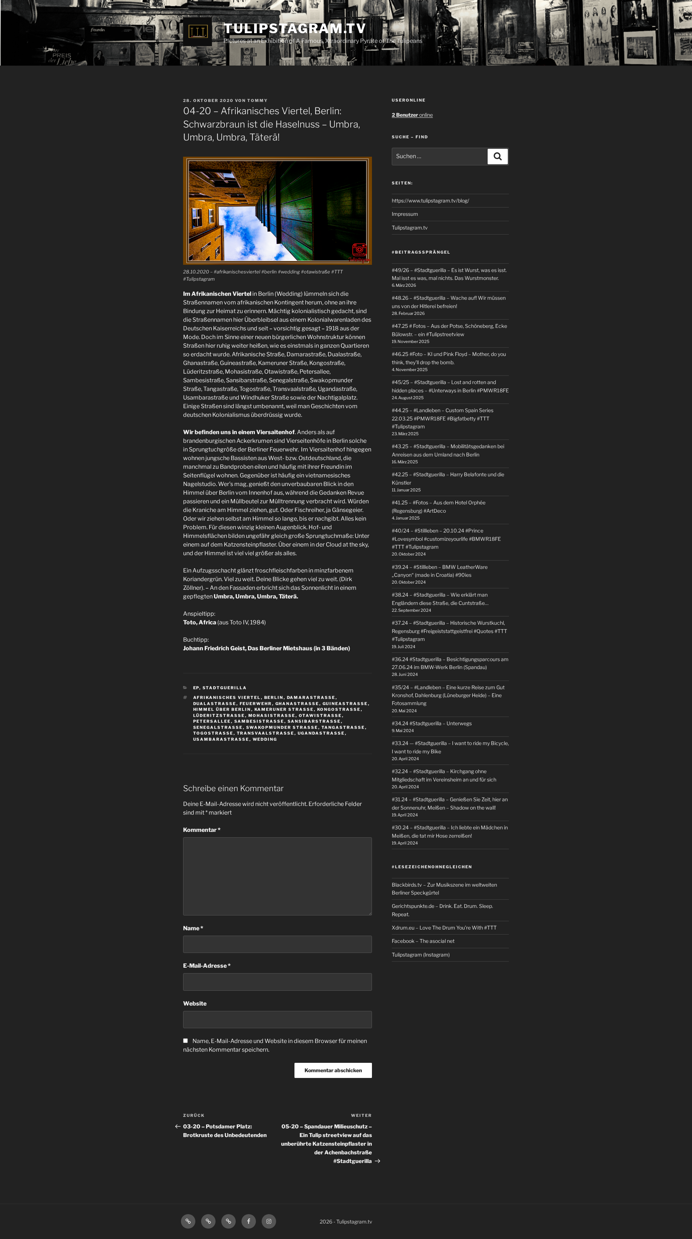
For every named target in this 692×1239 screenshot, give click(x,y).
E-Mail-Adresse (207, 965)
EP (196, 687)
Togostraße (213, 733)
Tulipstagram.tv (295, 28)
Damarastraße (311, 697)
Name (193, 928)
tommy (257, 100)
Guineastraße (345, 703)
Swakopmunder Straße (282, 727)
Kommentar (202, 829)
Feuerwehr (256, 703)
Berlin (274, 697)
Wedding (265, 739)
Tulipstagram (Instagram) (421, 954)
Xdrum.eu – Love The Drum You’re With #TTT (444, 927)
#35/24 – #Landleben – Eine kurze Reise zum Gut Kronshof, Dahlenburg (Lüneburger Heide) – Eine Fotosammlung (448, 695)
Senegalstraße (218, 727)
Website (195, 1003)
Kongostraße (339, 709)
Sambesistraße (259, 721)
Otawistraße (320, 715)
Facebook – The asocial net (423, 941)
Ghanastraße (297, 703)
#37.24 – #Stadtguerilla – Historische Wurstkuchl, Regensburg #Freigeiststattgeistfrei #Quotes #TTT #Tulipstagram (449, 631)
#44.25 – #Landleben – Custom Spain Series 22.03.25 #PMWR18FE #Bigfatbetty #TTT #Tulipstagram (442, 418)
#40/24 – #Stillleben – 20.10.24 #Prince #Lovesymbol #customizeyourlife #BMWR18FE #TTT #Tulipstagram (446, 538)
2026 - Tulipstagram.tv (346, 1221)
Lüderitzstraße (219, 715)
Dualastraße (214, 703)
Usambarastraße (221, 739)
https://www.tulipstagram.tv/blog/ (430, 200)
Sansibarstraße (314, 721)
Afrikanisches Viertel (227, 697)
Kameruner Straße (284, 709)
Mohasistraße (272, 715)
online (412, 115)
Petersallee (212, 721)
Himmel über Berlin (222, 709)
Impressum (405, 214)
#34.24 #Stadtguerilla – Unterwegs (432, 723)
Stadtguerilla (225, 687)
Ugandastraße (321, 733)
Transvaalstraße (265, 733)
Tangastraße (343, 727)
